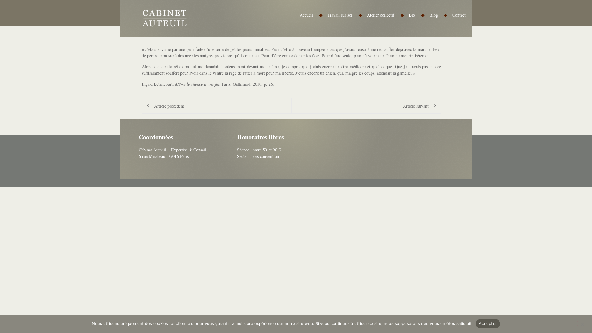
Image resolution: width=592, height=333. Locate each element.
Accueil (311, 15)
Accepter (488, 323)
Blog (438, 15)
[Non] (582, 323)
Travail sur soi (344, 15)
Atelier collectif (385, 15)
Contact (459, 15)
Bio (417, 15)
